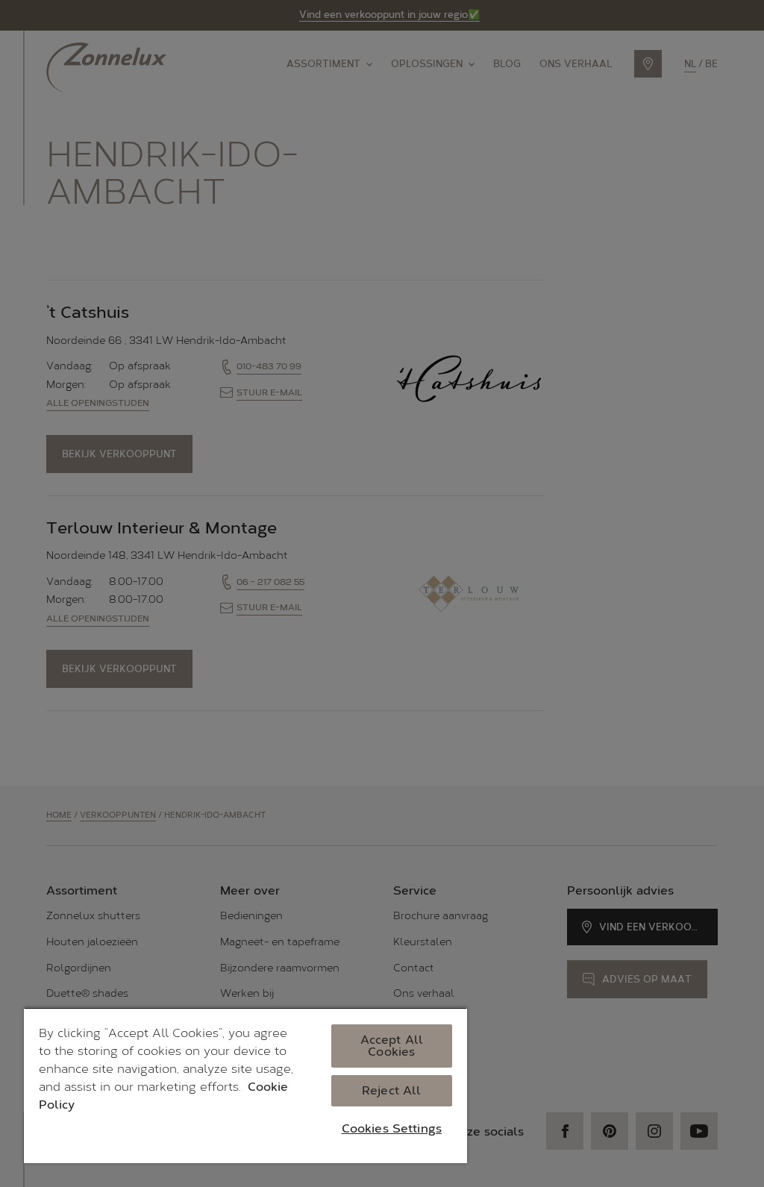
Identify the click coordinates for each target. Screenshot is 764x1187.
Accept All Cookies (392, 1046)
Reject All (392, 1090)
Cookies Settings (392, 1128)
